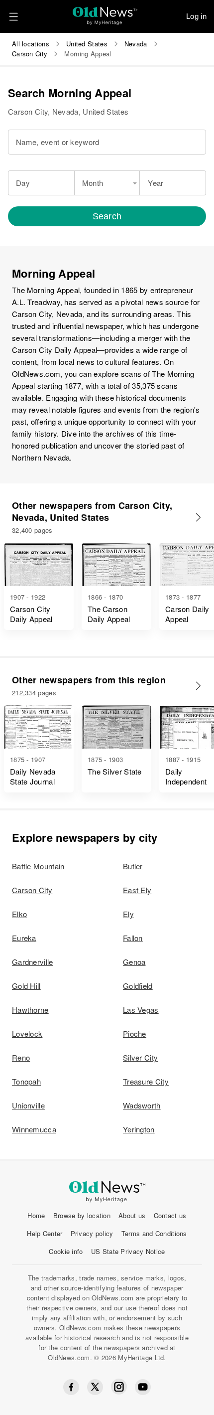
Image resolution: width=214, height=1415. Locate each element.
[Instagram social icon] (119, 1387)
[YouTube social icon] (143, 1387)
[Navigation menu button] (13, 16)
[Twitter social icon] (95, 1387)
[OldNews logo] (105, 12)
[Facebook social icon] (71, 1387)
